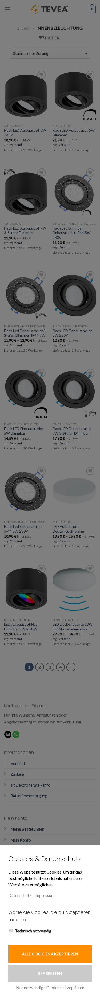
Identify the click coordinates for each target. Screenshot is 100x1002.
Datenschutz (19, 895)
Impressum (44, 895)
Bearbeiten (50, 973)
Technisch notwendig (33, 931)
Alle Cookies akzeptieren (50, 954)
